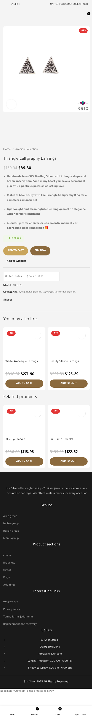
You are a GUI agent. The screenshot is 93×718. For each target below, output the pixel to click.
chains (7, 555)
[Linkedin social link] (24, 300)
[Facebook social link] (14, 300)
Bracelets (9, 563)
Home (7, 149)
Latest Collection (65, 292)
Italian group (11, 531)
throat (7, 570)
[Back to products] (82, 149)
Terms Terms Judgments (18, 617)
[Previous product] (76, 149)
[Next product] (87, 149)
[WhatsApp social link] (30, 300)
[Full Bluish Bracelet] (69, 421)
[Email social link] (19, 300)
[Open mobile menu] (5, 15)
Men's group (11, 538)
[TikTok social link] (52, 499)
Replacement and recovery (20, 624)
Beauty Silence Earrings (64, 361)
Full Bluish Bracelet (61, 439)
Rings (6, 577)
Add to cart (16, 250)
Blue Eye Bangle (15, 439)
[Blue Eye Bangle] (24, 421)
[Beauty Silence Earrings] (69, 343)
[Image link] (46, 479)
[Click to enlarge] (11, 104)
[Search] (79, 15)
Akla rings (9, 585)
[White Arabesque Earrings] (24, 343)
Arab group (10, 516)
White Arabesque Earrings (21, 361)
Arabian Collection (26, 149)
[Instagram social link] (46, 499)
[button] (24, 383)
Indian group (11, 523)
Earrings (48, 292)
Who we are (10, 602)
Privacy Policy (11, 609)
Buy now (40, 250)
